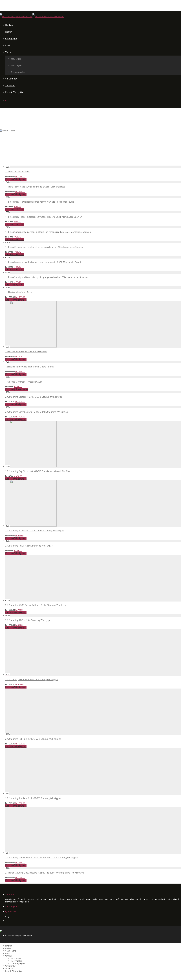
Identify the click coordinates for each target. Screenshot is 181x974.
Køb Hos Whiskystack (16, 179)
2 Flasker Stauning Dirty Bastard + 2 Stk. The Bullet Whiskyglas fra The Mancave (44, 872)
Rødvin (8, 31)
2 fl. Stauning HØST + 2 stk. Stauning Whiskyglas (29, 545)
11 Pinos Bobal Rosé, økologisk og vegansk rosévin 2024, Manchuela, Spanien (43, 216)
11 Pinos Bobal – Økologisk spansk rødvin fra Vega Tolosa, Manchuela (39, 201)
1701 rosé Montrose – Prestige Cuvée (23, 381)
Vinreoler (10, 85)
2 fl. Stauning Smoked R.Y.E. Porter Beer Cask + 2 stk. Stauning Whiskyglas (41, 857)
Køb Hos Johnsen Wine (16, 389)
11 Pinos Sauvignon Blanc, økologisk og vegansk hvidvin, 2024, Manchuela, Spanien (46, 277)
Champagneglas (18, 72)
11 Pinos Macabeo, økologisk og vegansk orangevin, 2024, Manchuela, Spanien (44, 262)
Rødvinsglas (16, 59)
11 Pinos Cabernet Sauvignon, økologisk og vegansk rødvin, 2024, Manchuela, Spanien (48, 231)
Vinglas (8, 52)
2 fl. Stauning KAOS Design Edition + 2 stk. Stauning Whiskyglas (36, 605)
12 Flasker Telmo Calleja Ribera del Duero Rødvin (29, 366)
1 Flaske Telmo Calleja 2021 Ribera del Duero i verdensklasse (35, 186)
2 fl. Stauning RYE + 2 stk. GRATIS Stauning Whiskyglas (31, 679)
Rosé (7, 45)
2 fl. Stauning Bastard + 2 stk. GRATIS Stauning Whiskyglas (33, 396)
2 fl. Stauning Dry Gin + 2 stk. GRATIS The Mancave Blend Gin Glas (37, 471)
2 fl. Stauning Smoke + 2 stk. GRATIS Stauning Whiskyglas (33, 798)
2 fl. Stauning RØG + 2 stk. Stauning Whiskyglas (28, 620)
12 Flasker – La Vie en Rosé (18, 292)
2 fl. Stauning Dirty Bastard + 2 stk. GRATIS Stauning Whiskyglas (36, 411)
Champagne (11, 38)
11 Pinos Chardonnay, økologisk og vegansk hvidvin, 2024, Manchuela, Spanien (44, 247)
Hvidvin (9, 25)
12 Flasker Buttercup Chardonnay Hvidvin (26, 351)
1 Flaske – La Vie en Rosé (17, 171)
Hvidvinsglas (16, 65)
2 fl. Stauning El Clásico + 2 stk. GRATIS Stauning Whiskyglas (34, 530)
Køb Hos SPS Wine (14, 209)
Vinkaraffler (11, 78)
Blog (7, 916)
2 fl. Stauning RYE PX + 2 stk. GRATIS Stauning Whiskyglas (33, 738)
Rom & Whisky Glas (15, 92)
